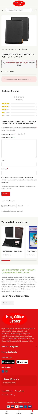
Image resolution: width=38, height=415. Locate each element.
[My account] (36, 10)
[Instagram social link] (6, 371)
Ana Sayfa (4, 49)
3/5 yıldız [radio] (21, 134)
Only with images (9, 206)
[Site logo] (19, 3)
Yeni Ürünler (22, 49)
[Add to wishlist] (23, 227)
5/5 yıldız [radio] (24, 134)
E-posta (4, 169)
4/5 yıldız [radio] (23, 134)
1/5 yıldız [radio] (18, 134)
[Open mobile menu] (2, 10)
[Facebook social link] (2, 371)
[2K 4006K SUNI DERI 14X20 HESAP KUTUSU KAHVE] (13, 237)
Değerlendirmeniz (7, 137)
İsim (3, 160)
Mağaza (13, 49)
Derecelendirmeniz (8, 134)
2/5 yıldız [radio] (20, 134)
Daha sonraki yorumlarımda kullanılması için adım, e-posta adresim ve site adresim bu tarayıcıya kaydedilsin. (18, 179)
